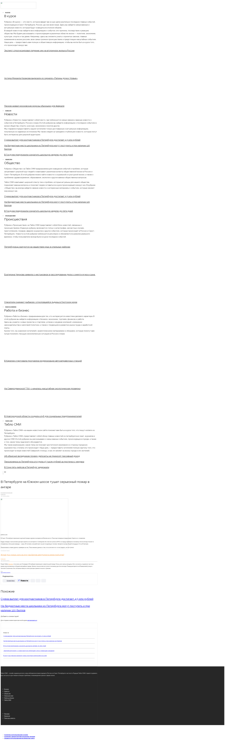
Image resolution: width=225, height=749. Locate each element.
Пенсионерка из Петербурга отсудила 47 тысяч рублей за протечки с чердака (44, 461)
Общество (8, 159)
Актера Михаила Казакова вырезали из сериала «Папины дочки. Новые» (41, 78)
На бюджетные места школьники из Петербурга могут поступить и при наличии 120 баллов (32, 641)
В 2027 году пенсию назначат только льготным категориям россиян (25, 655)
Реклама (6, 714)
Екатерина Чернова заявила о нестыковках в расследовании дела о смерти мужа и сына (49, 274)
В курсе (7, 12)
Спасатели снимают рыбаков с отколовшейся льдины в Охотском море (40, 302)
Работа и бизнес (10, 307)
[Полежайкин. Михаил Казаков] (18, 73)
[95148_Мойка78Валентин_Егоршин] (18, 297)
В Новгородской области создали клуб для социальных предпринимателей (43, 416)
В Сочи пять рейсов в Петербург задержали (26, 467)
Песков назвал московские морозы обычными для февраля (34, 106)
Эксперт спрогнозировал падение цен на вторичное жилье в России (39, 50)
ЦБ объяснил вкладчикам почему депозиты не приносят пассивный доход (42, 456)
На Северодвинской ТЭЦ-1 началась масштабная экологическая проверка (42, 388)
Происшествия (10, 215)
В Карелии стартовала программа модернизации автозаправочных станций (43, 361)
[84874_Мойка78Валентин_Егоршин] (18, 101)
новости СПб (3, 572)
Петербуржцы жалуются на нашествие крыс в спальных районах (37, 247)
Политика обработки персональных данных (19, 736)
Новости (8, 110)
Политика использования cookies (16, 735)
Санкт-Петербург (7, 572)
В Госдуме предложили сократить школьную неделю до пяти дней (38, 154)
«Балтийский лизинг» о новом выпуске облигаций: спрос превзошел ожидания (28, 651)
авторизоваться (32, 620)
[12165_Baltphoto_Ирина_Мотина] (18, 383)
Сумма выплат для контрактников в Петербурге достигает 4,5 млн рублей (42, 140)
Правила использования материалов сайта (19, 738)
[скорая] (18, 269)
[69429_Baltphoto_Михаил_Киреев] (18, 356)
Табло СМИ (8, 421)
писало (11, 564)
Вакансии (7, 716)
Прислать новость (9, 718)
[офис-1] (18, 411)
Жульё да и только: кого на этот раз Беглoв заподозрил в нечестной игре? (32, 555)
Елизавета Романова (6, 492)
